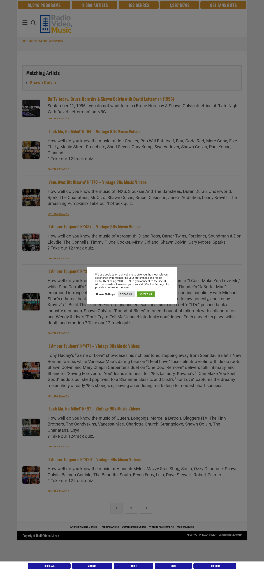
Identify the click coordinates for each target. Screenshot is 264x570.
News (173, 566)
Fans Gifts (215, 566)
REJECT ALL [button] (126, 294)
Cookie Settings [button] (105, 294)
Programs (49, 566)
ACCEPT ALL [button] (146, 294)
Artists (92, 566)
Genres (133, 566)
